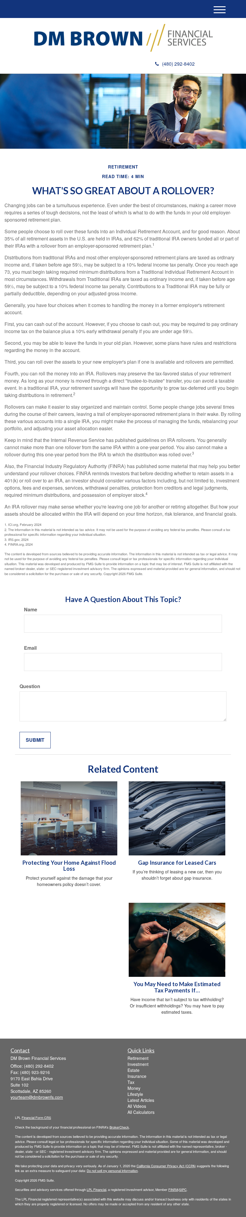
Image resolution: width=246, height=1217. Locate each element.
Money (134, 1088)
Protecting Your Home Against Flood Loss (69, 865)
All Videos (137, 1106)
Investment (138, 1064)
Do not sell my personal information (112, 1170)
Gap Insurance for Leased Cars (177, 862)
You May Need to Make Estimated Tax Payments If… (177, 987)
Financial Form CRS (36, 1117)
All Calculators (141, 1112)
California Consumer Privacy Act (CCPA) (166, 1165)
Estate (134, 1070)
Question (30, 686)
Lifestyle (135, 1094)
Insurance (137, 1076)
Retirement (138, 1058)
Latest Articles (141, 1100)
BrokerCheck (119, 1127)
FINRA (173, 1189)
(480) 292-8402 (178, 63)
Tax (131, 1082)
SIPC (183, 1189)
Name (30, 609)
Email (30, 648)
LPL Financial (96, 1189)
